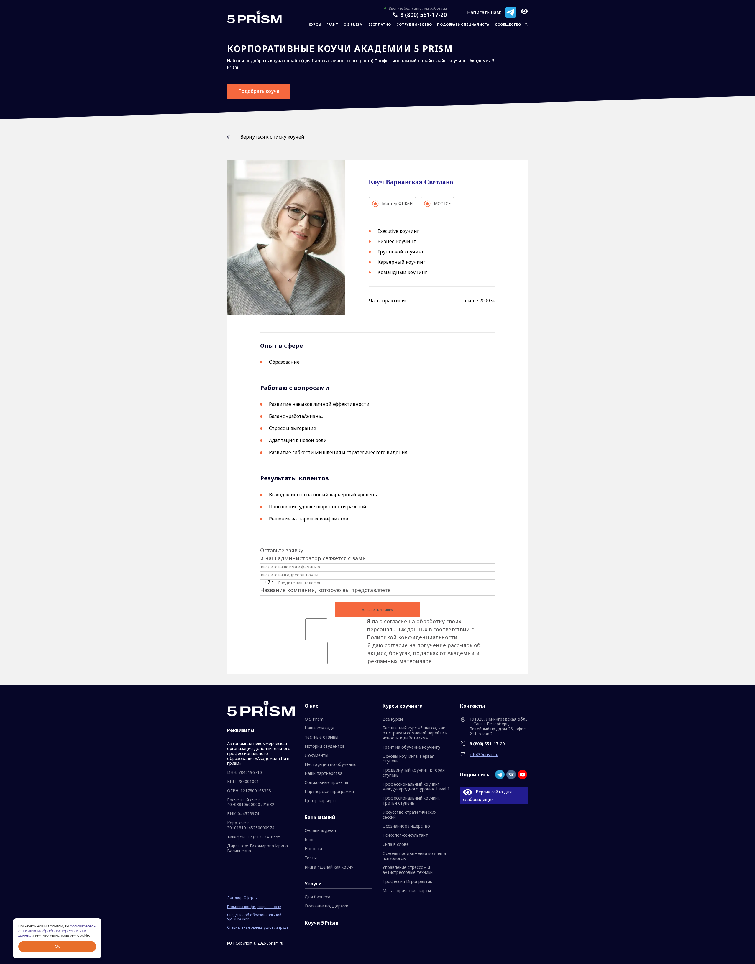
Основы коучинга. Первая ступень (408, 759)
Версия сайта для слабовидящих (487, 795)
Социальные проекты (326, 782)
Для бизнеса (317, 896)
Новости (313, 848)
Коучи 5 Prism (322, 922)
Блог (309, 839)
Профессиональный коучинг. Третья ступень (411, 801)
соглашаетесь (83, 926)
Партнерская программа (329, 791)
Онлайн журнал (320, 830)
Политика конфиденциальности (254, 907)
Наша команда (319, 728)
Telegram (510, 12)
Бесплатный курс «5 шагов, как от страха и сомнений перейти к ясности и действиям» (415, 733)
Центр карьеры (320, 800)
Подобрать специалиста (463, 24)
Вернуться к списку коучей (272, 137)
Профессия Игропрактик (407, 881)
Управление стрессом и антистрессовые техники (408, 870)
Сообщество (508, 24)
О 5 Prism (353, 24)
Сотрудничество (414, 24)
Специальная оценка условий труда (257, 927)
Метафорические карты (407, 890)
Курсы (315, 24)
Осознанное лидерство (406, 826)
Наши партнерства (323, 773)
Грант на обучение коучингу (411, 747)
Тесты (311, 858)
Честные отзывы (321, 737)
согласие (395, 621)
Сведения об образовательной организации (254, 916)
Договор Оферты (242, 897)
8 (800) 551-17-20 (423, 15)
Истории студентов (325, 746)
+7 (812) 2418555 (263, 837)
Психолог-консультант (405, 835)
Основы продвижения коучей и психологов (414, 856)
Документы (316, 755)
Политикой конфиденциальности (412, 637)
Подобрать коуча (258, 91)
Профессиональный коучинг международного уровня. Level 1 (416, 787)
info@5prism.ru (484, 754)
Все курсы (393, 719)
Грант (332, 24)
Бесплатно (379, 24)
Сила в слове (396, 844)
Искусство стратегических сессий (409, 815)
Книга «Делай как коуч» (329, 867)
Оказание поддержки (326, 906)
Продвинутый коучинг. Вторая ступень (414, 773)
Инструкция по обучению (331, 764)
